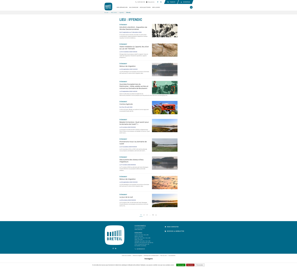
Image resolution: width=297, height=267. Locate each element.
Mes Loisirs (156, 7)
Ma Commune (133, 7)
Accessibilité (172, 255)
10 (153, 215)
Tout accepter (180, 265)
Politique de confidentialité (151, 255)
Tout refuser (190, 265)
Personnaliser (199, 265)
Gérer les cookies (126, 255)
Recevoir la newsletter (175, 231)
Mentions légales (137, 255)
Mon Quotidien (145, 7)
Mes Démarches (122, 7)
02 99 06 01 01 (140, 249)
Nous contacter (173, 227)
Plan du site (163, 255)
